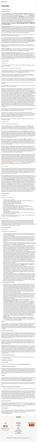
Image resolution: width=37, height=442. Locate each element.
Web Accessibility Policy (18, 433)
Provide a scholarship (18, 430)
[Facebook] (16, 417)
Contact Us (18, 428)
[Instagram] (18, 417)
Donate (18, 424)
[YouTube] (20, 417)
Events (18, 427)
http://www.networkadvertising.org (19, 164)
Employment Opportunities (18, 431)
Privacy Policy (18, 432)
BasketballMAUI (18, 425)
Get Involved (18, 429)
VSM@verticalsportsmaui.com (5, 428)
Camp (18, 426)
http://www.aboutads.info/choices (8, 164)
